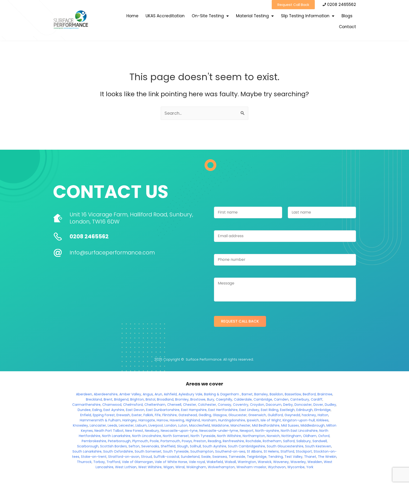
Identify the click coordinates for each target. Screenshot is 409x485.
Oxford (323, 435)
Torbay (99, 461)
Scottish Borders (113, 446)
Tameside (237, 456)
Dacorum (273, 404)
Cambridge (262, 399)
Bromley (182, 399)
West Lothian (126, 467)
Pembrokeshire (94, 441)
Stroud (146, 456)
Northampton (254, 435)
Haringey (129, 420)
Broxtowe (197, 399)
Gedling (205, 415)
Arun (158, 394)
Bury (210, 399)
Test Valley (293, 456)
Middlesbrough (313, 425)
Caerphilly (224, 399)
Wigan (168, 467)
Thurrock (84, 461)
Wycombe (296, 467)
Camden (281, 399)
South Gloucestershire (285, 446)
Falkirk (148, 415)
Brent (108, 399)
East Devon (135, 409)
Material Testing (252, 16)
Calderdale (243, 399)
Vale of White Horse (171, 461)
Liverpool (155, 425)
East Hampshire (194, 409)
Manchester (240, 425)
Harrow (162, 420)
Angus (148, 394)
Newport (246, 430)
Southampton (201, 451)
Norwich (273, 435)
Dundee (84, 409)
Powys (187, 441)
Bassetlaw (293, 394)
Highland (193, 420)
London (170, 425)
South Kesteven (318, 446)
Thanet (310, 456)
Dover (318, 404)
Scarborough (87, 446)
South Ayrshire (214, 446)
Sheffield (168, 446)
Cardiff (316, 399)
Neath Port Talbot (109, 430)
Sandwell (319, 441)
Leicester (126, 425)
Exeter (137, 415)
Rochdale (253, 441)
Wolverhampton (221, 467)
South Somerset (148, 451)
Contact (347, 27)
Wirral (180, 467)
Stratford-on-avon (123, 456)
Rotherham (272, 441)
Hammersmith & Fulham (100, 420)
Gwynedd (292, 415)
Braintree (324, 394)
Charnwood (111, 404)
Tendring (275, 456)
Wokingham (196, 467)
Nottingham (291, 435)
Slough (182, 446)
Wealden (314, 461)
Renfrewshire (233, 441)
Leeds (112, 425)
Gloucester (237, 415)
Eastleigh (287, 409)
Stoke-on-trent (94, 456)
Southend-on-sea (230, 451)
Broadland (165, 399)
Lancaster (98, 425)
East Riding (269, 409)
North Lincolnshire (146, 435)
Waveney (281, 461)
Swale (206, 456)
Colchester (207, 404)
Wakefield (215, 461)
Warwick (264, 461)
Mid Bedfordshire (266, 425)
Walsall (230, 461)
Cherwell (174, 404)
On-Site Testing (208, 16)
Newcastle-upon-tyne (179, 430)
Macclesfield (199, 425)
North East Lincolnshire (299, 430)
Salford (289, 441)
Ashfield (170, 394)
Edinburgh (304, 409)
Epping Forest (104, 415)
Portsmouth (170, 441)
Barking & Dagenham (221, 394)
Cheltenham (154, 404)
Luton (182, 425)
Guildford (275, 415)
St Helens (271, 451)
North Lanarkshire (116, 435)
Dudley (330, 404)
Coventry (240, 404)
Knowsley (80, 425)
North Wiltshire (229, 435)
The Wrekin (327, 456)
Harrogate (146, 420)
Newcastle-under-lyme (218, 430)
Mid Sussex (290, 425)
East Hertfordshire (223, 409)
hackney (309, 415)
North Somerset (176, 435)
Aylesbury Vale (190, 394)
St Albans (254, 451)
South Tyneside (176, 451)
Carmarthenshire (86, 404)
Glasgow (220, 415)
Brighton (137, 399)
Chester (189, 404)
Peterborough (119, 441)
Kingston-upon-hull (299, 420)
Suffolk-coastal (166, 456)
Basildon (276, 394)
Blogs (347, 16)
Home (132, 16)
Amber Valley (130, 394)
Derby (288, 404)
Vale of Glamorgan (137, 461)
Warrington (247, 461)
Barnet (247, 394)
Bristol (150, 399)
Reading (214, 441)
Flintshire (169, 415)
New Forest (134, 430)
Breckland (94, 399)
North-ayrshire (267, 430)
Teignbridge (257, 456)
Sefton (134, 446)
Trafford (113, 461)
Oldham (309, 435)
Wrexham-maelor (251, 467)
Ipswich (253, 420)
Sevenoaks (150, 446)
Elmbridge (322, 409)
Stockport (304, 451)
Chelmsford (133, 404)
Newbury (152, 430)
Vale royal (197, 461)
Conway (224, 404)
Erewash (123, 415)
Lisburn (141, 425)
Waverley (298, 461)
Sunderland (190, 456)
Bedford (309, 394)
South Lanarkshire (87, 451)
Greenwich (257, 415)
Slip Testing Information (305, 16)
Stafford (287, 451)
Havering (177, 420)
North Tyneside (203, 435)
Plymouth (140, 441)
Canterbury (299, 399)
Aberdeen (84, 394)
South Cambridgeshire (246, 446)
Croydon (257, 404)
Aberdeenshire (106, 394)
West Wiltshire (150, 467)
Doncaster (303, 404)
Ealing (97, 409)
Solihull (195, 446)
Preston (200, 441)
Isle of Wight (271, 420)
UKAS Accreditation (165, 16)
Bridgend (121, 399)
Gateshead (187, 415)
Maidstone (220, 425)
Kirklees (322, 420)
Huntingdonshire (231, 420)
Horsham (209, 420)
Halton (323, 415)
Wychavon (277, 467)
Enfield (85, 415)
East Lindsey (249, 409)
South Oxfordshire (118, 451)
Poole (154, 441)
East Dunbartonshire (162, 409)
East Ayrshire (113, 409)
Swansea (219, 456)
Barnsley (261, 394)
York (309, 467)
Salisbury (303, 441)
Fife (158, 415)
